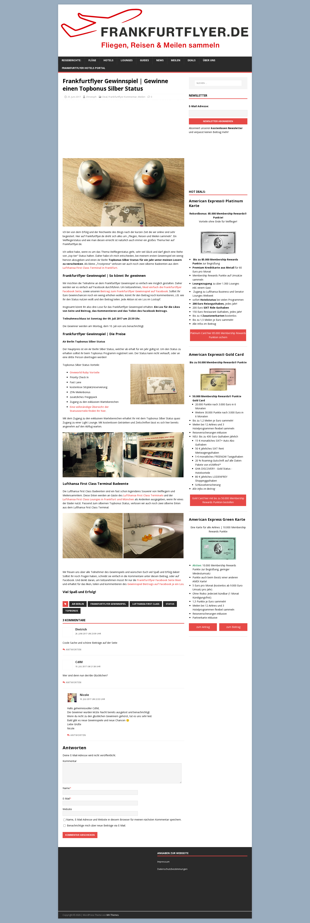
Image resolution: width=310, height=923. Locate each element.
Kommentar (70, 761)
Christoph (91, 96)
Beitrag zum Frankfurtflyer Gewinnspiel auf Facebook (134, 291)
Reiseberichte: (71, 60)
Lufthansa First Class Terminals (143, 495)
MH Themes (113, 915)
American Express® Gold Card (216, 354)
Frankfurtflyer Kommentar (123, 96)
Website (67, 809)
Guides (144, 60)
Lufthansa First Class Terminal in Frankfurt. (90, 267)
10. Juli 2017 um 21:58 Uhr (87, 666)
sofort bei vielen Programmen (218, 299)
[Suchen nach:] (218, 83)
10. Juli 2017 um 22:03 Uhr (92, 699)
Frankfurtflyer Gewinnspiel (108, 603)
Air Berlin (78, 603)
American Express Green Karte (217, 519)
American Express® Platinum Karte (216, 203)
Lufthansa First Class (145, 603)
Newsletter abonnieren (218, 121)
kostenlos (219, 315)
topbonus (71, 610)
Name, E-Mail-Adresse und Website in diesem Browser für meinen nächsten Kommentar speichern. (123, 819)
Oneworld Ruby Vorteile (84, 372)
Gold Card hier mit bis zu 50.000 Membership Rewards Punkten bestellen (218, 500)
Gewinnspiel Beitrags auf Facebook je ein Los (155, 584)
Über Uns (209, 60)
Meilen (175, 60)
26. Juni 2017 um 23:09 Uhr (88, 633)
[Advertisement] (123, 128)
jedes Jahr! (214, 303)
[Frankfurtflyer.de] (155, 51)
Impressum (163, 861)
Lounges (127, 60)
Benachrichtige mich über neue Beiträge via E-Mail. (96, 825)
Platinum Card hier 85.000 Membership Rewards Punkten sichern (218, 335)
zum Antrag (203, 627)
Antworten (73, 649)
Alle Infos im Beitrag (204, 323)
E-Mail (66, 798)
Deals (192, 60)
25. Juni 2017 (74, 96)
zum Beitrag (233, 627)
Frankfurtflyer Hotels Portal (83, 68)
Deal (104, 96)
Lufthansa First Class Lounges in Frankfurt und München (98, 499)
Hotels (108, 60)
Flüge (92, 60)
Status (170, 603)
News (160, 60)
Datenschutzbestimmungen (172, 869)
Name (66, 788)
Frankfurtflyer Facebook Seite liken (159, 580)
